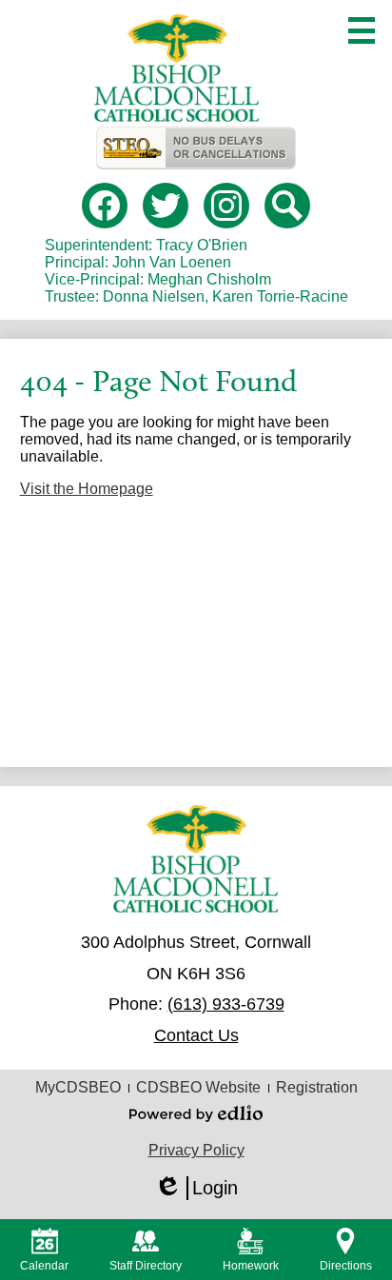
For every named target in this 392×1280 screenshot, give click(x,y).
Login (196, 1188)
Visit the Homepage (86, 489)
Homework (251, 1265)
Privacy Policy (196, 1150)
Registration (317, 1087)
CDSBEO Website (198, 1087)
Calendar (44, 1265)
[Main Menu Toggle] (361, 30)
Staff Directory (145, 1265)
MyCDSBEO (78, 1087)
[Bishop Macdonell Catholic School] (176, 68)
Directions (346, 1265)
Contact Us (196, 1035)
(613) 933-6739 (225, 1004)
